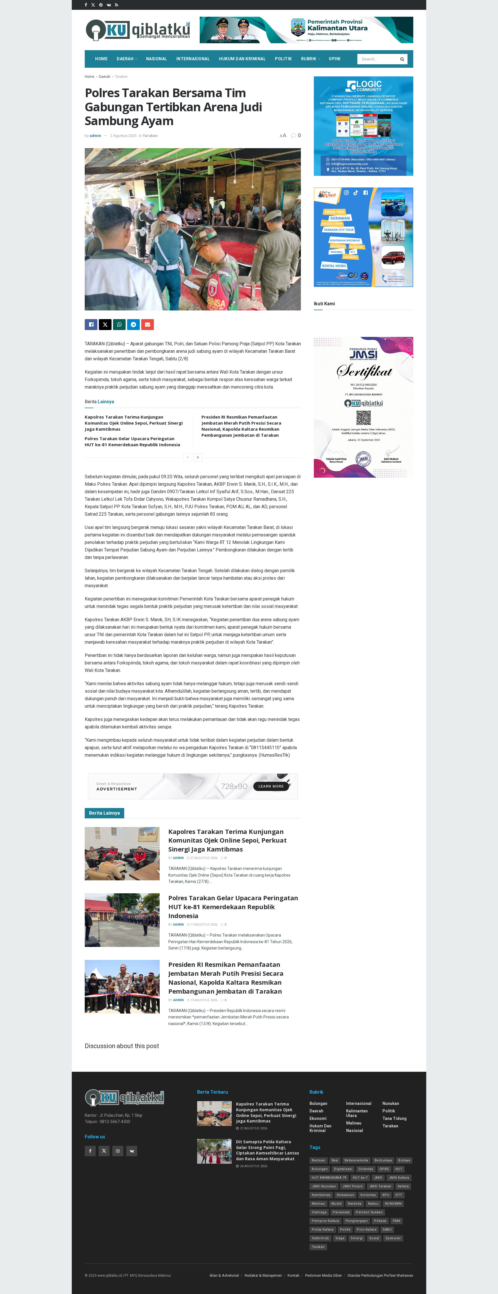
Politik (283, 58)
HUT (399, 1169)
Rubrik (308, 58)
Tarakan (121, 77)
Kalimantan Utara (357, 1113)
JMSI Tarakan (380, 1186)
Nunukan (390, 1103)
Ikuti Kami (324, 303)
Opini (335, 58)
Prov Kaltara (366, 1229)
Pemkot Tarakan (369, 1212)
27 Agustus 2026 (203, 858)
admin (95, 135)
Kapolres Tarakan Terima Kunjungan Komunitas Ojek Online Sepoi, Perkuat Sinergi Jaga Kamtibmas (134, 423)
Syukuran (393, 1238)
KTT (399, 1195)
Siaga (340, 1238)
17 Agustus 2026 (203, 924)
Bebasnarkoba (356, 1160)
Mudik (336, 1204)
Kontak (293, 1275)
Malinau (353, 1123)
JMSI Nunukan (324, 1186)
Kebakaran (345, 1195)
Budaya (404, 1160)
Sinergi (357, 1238)
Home (101, 58)
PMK (397, 1221)
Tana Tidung (394, 1118)
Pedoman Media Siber (323, 1275)
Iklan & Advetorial (224, 1275)
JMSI (378, 1178)
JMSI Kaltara (399, 1178)
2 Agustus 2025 (123, 135)
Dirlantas (366, 1169)
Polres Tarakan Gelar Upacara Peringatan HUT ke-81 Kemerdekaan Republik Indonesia (132, 441)
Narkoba (355, 1204)
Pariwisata (341, 1212)
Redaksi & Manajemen (263, 1275)
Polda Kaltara (323, 1229)
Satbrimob (320, 1238)
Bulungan (318, 1103)
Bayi (335, 1160)
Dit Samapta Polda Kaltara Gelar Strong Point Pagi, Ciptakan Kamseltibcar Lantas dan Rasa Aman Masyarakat (267, 1150)
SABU (387, 1229)
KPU (386, 1195)
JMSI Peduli (352, 1186)
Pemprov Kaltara (325, 1221)
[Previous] (187, 457)
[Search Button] (402, 59)
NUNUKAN (393, 1204)
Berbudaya (383, 1160)
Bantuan (318, 1160)
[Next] (198, 457)
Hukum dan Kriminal (242, 58)
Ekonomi (318, 1118)
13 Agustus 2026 (203, 1000)
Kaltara (403, 1186)
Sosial (374, 1238)
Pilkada (380, 1221)
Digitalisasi (343, 1169)
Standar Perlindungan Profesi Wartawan (380, 1275)
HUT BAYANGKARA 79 (329, 1178)
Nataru (373, 1204)
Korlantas (368, 1195)
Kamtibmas (321, 1195)
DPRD (384, 1169)
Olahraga (319, 1212)
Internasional (193, 58)
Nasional (156, 58)
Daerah (125, 58)
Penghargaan (357, 1221)
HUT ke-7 (360, 1178)
